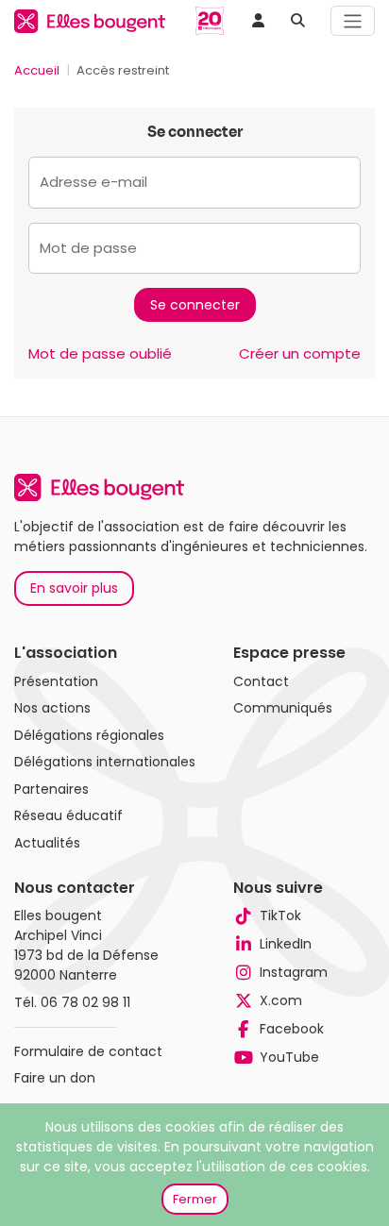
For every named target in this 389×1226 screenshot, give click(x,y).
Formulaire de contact (88, 1051)
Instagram (294, 972)
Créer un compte (300, 353)
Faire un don (54, 1077)
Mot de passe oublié (100, 353)
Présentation (56, 681)
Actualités (47, 842)
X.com (281, 1000)
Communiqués (282, 707)
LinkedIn (286, 943)
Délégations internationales (104, 761)
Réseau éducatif (68, 815)
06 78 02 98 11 (85, 1002)
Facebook (292, 1028)
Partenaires (51, 789)
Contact (261, 681)
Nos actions (52, 707)
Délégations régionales (89, 735)
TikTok (280, 915)
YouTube (289, 1057)
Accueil (36, 70)
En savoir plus (74, 588)
